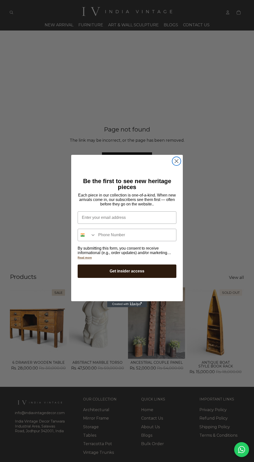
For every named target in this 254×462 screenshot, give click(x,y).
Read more (85, 257)
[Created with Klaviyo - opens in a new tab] (127, 304)
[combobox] (87, 235)
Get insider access (127, 271)
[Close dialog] (176, 161)
